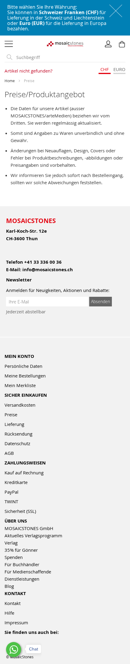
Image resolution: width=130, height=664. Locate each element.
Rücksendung (18, 434)
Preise (11, 414)
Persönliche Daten (23, 366)
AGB (9, 453)
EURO (119, 69)
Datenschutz (17, 443)
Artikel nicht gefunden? (28, 71)
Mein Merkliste (20, 385)
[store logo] (65, 43)
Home (10, 80)
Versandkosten (20, 405)
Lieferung (14, 424)
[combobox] (69, 57)
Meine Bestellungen (25, 376)
